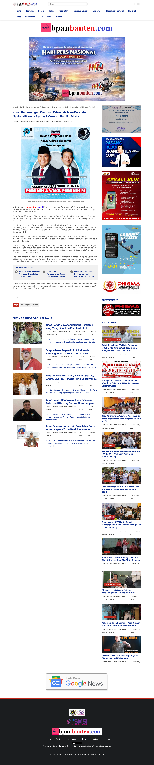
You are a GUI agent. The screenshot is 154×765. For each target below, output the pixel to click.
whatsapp (72, 739)
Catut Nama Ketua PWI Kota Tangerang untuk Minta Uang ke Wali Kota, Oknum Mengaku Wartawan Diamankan (120, 348)
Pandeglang (109, 374)
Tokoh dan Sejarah (80, 11)
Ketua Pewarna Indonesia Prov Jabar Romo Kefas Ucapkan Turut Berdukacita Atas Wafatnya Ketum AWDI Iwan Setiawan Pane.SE (29, 274)
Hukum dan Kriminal (115, 11)
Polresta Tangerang (113, 584)
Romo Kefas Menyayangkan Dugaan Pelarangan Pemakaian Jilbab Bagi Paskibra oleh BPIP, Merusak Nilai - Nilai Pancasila (57, 274)
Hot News (29, 11)
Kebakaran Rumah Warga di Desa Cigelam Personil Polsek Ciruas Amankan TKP (121, 624)
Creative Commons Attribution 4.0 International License (89, 746)
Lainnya (96, 11)
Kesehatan (63, 11)
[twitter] (19, 311)
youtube (110, 739)
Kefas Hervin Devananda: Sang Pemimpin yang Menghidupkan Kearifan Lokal (69, 326)
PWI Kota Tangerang (112, 339)
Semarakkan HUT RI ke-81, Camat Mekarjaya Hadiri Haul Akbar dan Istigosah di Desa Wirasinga (121, 525)
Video (18, 17)
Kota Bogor (25, 305)
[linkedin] (33, 311)
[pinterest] (28, 311)
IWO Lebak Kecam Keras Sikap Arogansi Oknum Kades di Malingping (120, 656)
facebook (47, 739)
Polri (49, 17)
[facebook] (15, 311)
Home (18, 11)
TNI (41, 17)
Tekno (51, 11)
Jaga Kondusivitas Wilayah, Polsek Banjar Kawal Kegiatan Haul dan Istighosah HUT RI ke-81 (121, 418)
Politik (22, 107)
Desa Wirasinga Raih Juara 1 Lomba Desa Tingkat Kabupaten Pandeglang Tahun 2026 (120, 489)
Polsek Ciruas (110, 617)
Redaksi (58, 17)
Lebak (107, 551)
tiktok (84, 739)
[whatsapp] (24, 311)
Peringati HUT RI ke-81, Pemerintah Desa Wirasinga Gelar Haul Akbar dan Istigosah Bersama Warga (121, 383)
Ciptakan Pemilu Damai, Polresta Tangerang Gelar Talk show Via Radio (119, 591)
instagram (97, 739)
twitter (59, 739)
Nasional (132, 11)
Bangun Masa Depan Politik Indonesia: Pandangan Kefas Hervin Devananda (67, 352)
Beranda (15, 107)
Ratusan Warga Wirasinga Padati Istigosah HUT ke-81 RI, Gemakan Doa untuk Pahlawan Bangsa (121, 454)
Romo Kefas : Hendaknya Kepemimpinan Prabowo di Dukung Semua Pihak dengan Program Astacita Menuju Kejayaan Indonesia (69, 402)
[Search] (85, 4)
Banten (41, 11)
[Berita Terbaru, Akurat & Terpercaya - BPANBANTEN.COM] (25, 5)
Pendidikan (30, 17)
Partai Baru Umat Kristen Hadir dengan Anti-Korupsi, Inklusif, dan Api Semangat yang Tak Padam (84, 274)
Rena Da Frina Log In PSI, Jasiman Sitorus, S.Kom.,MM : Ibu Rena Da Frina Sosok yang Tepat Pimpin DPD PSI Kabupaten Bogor (70, 377)
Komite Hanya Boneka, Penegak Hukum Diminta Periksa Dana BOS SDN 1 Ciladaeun (121, 558)
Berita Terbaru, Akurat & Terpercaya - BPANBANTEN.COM (84, 754)
